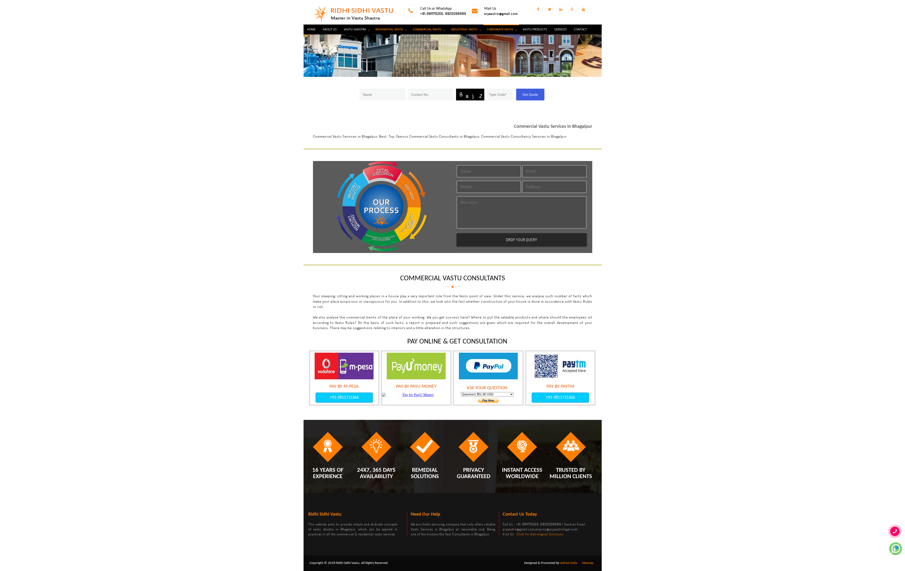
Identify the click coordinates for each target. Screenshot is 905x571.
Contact (580, 29)
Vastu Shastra (355, 29)
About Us (330, 29)
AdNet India (568, 563)
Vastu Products (535, 29)
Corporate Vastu (500, 29)
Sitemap (587, 563)
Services (560, 29)
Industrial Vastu (464, 29)
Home (311, 29)
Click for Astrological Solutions (540, 534)
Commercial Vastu (427, 29)
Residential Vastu (389, 29)
